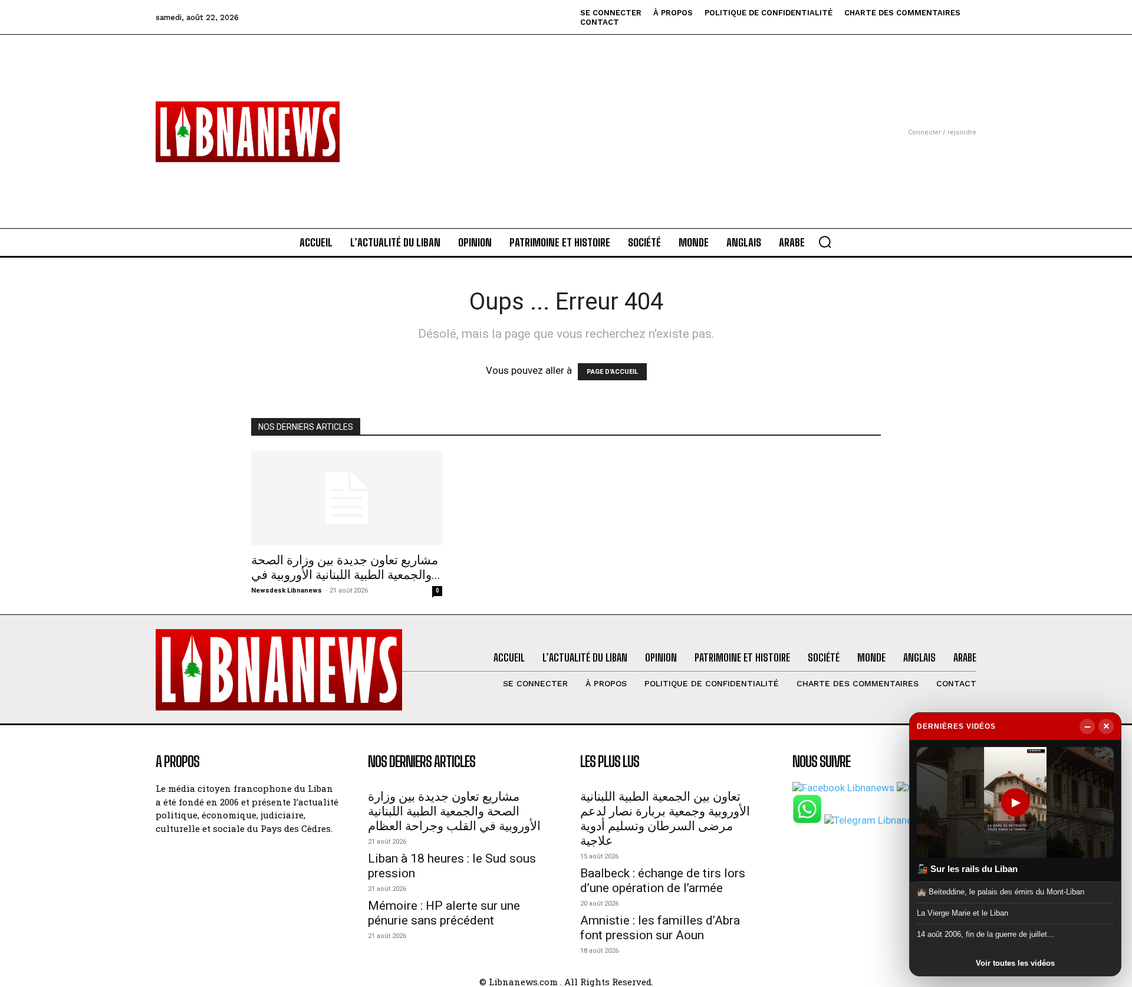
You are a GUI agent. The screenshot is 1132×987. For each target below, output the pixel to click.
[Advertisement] (566, 117)
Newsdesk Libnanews (286, 590)
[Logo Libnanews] (248, 131)
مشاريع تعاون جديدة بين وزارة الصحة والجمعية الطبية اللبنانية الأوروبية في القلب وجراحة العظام (454, 811)
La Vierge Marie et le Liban (962, 913)
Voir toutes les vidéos (1015, 963)
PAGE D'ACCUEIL (612, 372)
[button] (825, 242)
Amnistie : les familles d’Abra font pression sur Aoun (660, 927)
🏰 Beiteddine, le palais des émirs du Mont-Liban (1000, 891)
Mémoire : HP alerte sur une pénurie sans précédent (444, 913)
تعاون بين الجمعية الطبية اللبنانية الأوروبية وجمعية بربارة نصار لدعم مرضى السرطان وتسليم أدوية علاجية (665, 818)
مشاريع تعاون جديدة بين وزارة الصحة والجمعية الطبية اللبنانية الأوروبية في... (345, 567)
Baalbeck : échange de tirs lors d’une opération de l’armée (662, 880)
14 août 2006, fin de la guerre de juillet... (985, 934)
